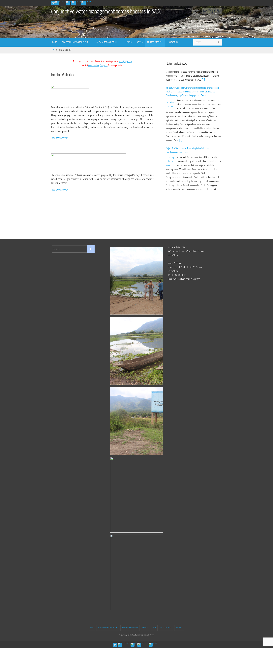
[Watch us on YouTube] (86, 2)
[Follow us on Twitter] (53, 3)
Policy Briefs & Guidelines (130, 628)
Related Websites (166, 628)
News (154, 628)
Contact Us (179, 628)
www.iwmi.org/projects (97, 65)
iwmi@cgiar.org (125, 61)
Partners (145, 628)
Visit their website (59, 189)
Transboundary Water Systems (107, 628)
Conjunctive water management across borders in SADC (106, 11)
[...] (180, 123)
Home (92, 628)
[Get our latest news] (69, 2)
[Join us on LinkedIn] (76, 2)
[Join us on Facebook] (61, 2)
